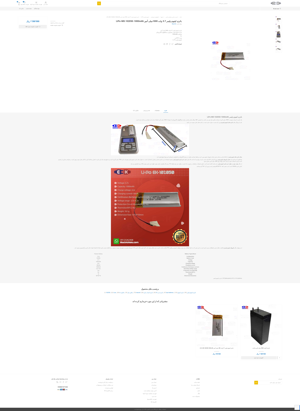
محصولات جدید (196, 396)
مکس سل (130, 292)
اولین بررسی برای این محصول (57, 22)
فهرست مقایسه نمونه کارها (36, 4)
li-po (115, 292)
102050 (108, 292)
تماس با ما (135, 110)
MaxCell (174, 24)
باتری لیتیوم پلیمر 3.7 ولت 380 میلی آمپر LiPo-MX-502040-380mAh (216, 348)
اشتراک (256, 382)
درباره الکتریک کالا (108, 390)
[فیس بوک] (63, 382)
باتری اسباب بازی (148, 292)
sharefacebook (170, 44)
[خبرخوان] (57, 382)
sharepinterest (167, 44)
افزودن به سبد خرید (258, 357)
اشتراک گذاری (178, 44)
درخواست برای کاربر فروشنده (105, 382)
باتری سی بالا (159, 292)
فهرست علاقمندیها (151, 399)
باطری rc (121, 292)
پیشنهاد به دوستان (164, 44)
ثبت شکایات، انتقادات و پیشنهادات (104, 385)
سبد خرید (154, 396)
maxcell (138, 292)
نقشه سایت (197, 382)
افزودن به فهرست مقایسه (55, 25)
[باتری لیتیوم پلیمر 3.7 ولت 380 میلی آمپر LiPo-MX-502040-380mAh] (217, 325)
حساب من (46, 4)
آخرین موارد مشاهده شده (150, 390)
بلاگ (199, 393)
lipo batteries (170, 292)
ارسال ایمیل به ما (195, 385)
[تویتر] (66, 382)
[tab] (165, 111)
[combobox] (165, 3)
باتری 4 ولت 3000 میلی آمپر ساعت (261, 348)
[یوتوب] (60, 382)
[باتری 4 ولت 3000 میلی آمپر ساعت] (261, 325)
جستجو (198, 388)
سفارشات (153, 385)
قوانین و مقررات (109, 388)
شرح (166, 110)
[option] (278, 19)
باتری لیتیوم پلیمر (191, 292)
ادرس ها (154, 388)
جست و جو (99, 3)
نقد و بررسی (146, 110)
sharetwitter (172, 44)
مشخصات (157, 110)
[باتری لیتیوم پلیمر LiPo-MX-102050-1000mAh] (278, 19)
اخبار (198, 390)
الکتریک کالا (153, 402)
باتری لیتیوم (181, 292)
